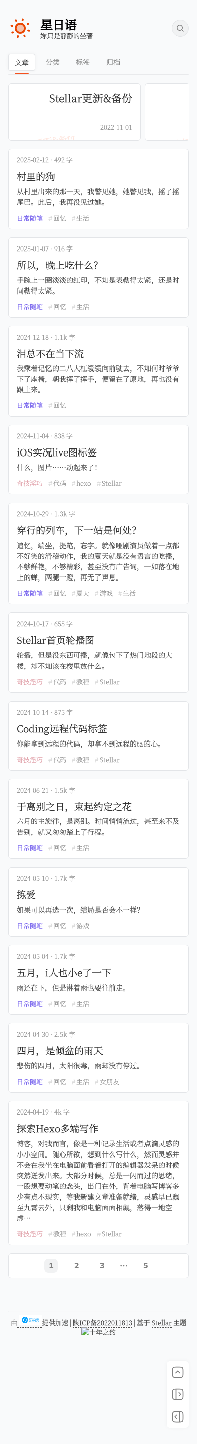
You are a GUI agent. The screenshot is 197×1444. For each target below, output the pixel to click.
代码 (59, 483)
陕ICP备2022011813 (102, 1322)
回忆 (59, 218)
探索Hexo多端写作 (57, 1128)
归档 (113, 62)
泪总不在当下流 (50, 353)
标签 (83, 62)
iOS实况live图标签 (57, 452)
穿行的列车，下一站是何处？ (79, 530)
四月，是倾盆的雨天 (60, 1050)
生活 (82, 218)
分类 (52, 62)
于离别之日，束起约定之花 (74, 806)
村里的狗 (36, 176)
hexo (83, 483)
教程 (82, 681)
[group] (74, 112)
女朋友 (109, 1081)
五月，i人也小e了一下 (64, 972)
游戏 (106, 593)
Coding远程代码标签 (62, 728)
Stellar (112, 483)
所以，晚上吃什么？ (60, 265)
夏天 (82, 593)
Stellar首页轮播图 (55, 640)
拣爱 (26, 894)
